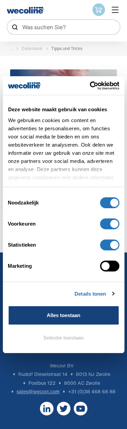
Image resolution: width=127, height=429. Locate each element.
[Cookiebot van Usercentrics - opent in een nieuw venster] (90, 85)
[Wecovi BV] (25, 10)
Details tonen (90, 294)
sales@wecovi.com (38, 391)
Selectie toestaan (63, 338)
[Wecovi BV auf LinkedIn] (47, 408)
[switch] (109, 223)
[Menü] (115, 10)
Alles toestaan (63, 315)
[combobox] (63, 27)
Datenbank (32, 48)
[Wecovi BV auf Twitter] (63, 408)
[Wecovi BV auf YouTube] (80, 408)
